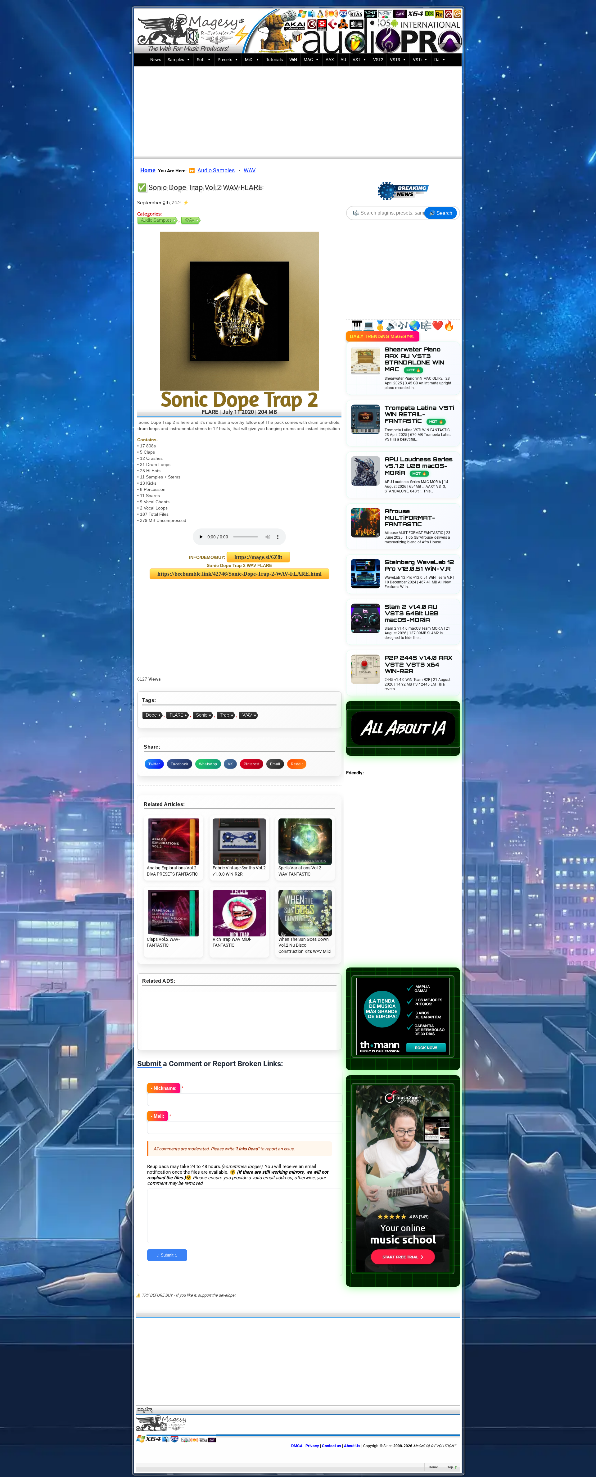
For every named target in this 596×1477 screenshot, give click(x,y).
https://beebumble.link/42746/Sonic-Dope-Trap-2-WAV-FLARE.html (239, 574)
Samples (176, 59)
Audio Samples (216, 170)
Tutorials (274, 59)
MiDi (249, 59)
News (155, 59)
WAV (249, 170)
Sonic (201, 715)
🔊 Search (440, 213)
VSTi (417, 59)
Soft (201, 59)
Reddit (297, 764)
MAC (308, 59)
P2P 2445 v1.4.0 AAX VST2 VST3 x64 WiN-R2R (419, 664)
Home (433, 1467)
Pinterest (252, 764)
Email (275, 764)
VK (230, 764)
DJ (437, 59)
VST (356, 59)
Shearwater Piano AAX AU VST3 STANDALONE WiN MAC (414, 359)
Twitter (154, 764)
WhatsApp (208, 764)
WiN (293, 59)
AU (343, 59)
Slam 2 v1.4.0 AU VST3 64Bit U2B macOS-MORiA (412, 613)
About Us (352, 1445)
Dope (151, 715)
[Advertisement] (298, 110)
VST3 (395, 59)
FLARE (176, 715)
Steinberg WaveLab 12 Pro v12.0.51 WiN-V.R (419, 565)
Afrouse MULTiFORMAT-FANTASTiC (410, 518)
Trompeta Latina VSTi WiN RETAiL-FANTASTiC (419, 414)
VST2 (378, 59)
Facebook (179, 764)
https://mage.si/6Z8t (258, 557)
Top (450, 1467)
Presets (225, 59)
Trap (224, 715)
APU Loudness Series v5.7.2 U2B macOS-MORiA (419, 466)
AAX (330, 59)
